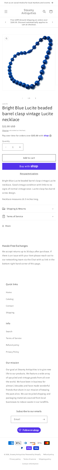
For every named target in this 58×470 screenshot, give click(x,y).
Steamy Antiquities (17, 454)
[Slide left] (22, 98)
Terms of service (29, 459)
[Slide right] (35, 98)
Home (9, 292)
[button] (6, 11)
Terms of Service (14, 338)
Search (9, 331)
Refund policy (12, 345)
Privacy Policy (12, 351)
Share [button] (8, 226)
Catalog (9, 299)
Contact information (30, 464)
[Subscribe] (44, 419)
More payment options (29, 173)
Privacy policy (15, 459)
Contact (10, 305)
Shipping (5, 130)
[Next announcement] (52, 22)
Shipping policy (45, 459)
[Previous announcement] (5, 22)
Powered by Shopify (33, 454)
